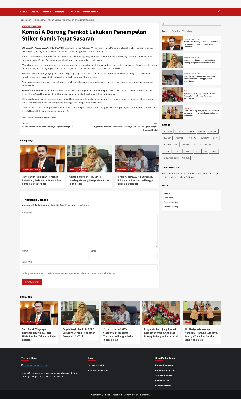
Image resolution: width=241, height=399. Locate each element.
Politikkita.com (162, 380)
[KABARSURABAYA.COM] (34, 365)
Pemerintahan (90, 11)
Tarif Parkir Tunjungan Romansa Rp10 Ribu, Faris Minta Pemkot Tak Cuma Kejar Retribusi (41, 180)
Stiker (53, 117)
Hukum (201, 131)
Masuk (167, 193)
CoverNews (130, 394)
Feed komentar (171, 202)
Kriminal (47, 11)
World (185, 158)
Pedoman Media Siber (98, 370)
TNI (205, 151)
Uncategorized (171, 158)
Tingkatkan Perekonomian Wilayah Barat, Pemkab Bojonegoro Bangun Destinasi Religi (125, 126)
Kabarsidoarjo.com (164, 365)
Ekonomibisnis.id (163, 385)
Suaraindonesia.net (164, 375)
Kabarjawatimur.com (165, 370)
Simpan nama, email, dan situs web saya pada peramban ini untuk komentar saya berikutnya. (71, 273)
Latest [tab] (165, 31)
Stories (188, 151)
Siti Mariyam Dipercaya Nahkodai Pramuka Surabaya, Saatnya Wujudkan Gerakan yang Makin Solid (202, 113)
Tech (197, 151)
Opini (215, 138)
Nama (25, 250)
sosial (167, 151)
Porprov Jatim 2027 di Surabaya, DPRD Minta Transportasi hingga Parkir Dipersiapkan (134, 180)
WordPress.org (171, 206)
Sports (176, 151)
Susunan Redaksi (96, 365)
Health (191, 131)
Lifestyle (59, 11)
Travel (213, 151)
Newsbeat (204, 138)
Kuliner (167, 138)
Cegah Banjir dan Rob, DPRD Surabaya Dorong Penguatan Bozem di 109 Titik (89, 180)
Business (168, 131)
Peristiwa (186, 144)
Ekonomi (35, 11)
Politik (23, 11)
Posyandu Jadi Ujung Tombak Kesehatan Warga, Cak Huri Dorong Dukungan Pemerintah (201, 95)
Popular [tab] (175, 31)
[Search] (219, 11)
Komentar (28, 212)
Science (209, 144)
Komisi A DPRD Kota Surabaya (38, 117)
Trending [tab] (187, 31)
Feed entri (168, 197)
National (75, 11)
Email (94, 250)
